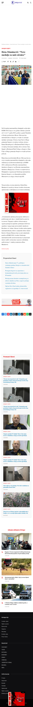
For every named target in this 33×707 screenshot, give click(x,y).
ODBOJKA (4, 660)
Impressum (4, 680)
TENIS (3, 649)
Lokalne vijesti (5, 621)
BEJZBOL (4, 665)
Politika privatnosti (6, 693)
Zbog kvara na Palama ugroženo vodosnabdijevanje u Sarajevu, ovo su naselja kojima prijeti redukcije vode (15, 512)
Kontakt (3, 683)
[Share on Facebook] (8, 61)
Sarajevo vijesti (6, 48)
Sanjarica (4, 629)
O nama (3, 678)
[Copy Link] (13, 61)
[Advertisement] (16, 24)
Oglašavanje (4, 688)
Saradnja (4, 685)
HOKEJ (3, 657)
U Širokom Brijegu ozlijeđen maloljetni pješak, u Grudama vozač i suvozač (16, 603)
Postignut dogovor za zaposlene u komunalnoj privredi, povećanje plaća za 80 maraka (16, 273)
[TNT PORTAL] (16, 2)
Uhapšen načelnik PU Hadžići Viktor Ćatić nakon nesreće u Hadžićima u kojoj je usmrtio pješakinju (15, 434)
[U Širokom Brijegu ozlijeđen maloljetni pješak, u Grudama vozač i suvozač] (16, 592)
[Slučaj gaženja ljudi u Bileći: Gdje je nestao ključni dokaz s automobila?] (16, 566)
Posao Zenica (5, 636)
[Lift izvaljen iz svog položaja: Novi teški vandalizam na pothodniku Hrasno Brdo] (16, 473)
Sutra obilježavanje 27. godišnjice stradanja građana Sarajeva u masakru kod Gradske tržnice (17, 265)
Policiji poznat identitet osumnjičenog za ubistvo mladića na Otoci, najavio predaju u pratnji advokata (17, 280)
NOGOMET (4, 647)
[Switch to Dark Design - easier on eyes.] (30, 2)
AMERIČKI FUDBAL (7, 662)
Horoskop (4, 631)
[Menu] (3, 2)
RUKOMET (4, 654)
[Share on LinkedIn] (15, 61)
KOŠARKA (4, 652)
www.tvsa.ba (5, 249)
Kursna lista (4, 626)
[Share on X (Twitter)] (10, 61)
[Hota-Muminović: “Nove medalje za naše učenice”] (16, 75)
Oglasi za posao (5, 624)
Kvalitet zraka (5, 634)
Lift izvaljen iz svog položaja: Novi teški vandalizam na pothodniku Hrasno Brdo (16, 486)
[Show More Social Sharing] (19, 61)
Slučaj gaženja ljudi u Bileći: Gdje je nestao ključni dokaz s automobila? (17, 578)
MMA (3, 667)
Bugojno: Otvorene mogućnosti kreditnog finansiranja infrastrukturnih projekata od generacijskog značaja (17, 552)
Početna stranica (5, 44)
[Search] (28, 2)
